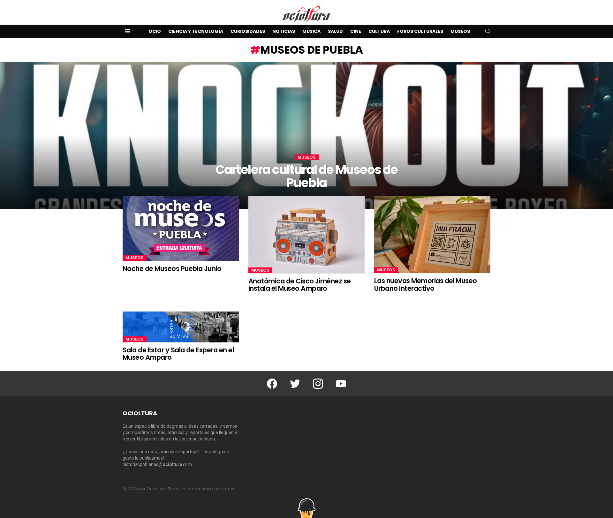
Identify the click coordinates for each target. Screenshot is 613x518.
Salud (335, 31)
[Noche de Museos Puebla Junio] (181, 228)
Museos (460, 31)
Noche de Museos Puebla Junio (172, 268)
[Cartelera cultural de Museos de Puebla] (306, 135)
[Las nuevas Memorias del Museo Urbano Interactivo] (432, 235)
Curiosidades (248, 31)
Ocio (154, 31)
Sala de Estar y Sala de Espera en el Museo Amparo (178, 353)
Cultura (379, 31)
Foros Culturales (420, 31)
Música (311, 31)
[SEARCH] (487, 31)
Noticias (283, 31)
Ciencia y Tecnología (195, 31)
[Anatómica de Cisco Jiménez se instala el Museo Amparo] (306, 235)
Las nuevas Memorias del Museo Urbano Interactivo (425, 284)
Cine (355, 31)
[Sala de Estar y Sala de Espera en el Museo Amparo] (181, 327)
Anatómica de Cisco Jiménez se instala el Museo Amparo (299, 284)
